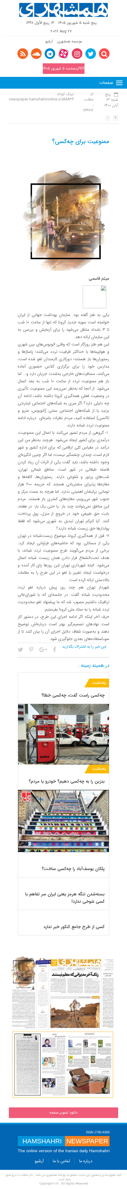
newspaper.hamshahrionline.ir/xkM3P (41, 99)
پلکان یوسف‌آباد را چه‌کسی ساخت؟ (73, 868)
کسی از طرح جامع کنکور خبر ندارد (74, 926)
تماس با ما (61, 1161)
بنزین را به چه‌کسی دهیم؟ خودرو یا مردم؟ (67, 781)
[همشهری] (63, 10)
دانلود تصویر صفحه (63, 1112)
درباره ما (85, 1161)
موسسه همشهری (69, 41)
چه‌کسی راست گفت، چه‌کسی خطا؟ (73, 695)
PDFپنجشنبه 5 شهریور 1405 (63, 68)
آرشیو (49, 41)
